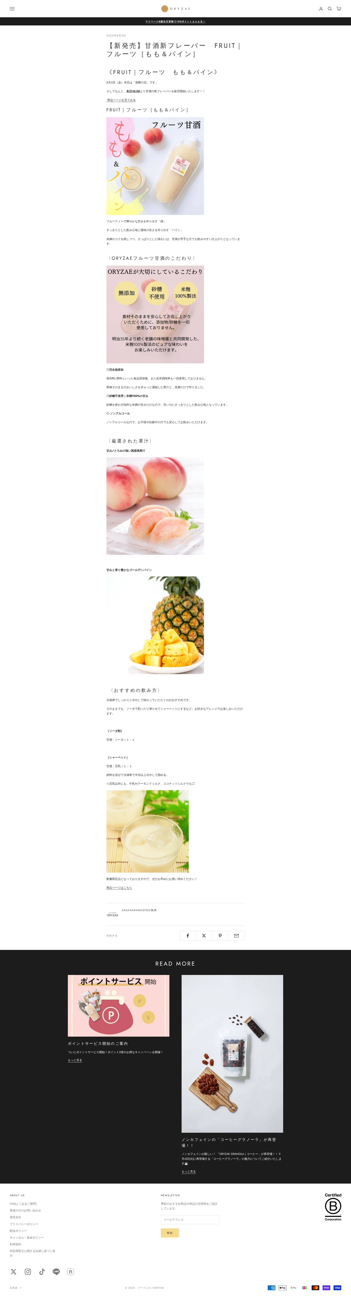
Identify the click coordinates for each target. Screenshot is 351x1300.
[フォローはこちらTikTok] (42, 1272)
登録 (170, 1233)
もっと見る (75, 1060)
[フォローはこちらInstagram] (28, 1272)
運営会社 (15, 1217)
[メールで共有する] (237, 935)
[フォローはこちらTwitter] (13, 1272)
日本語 (14, 1287)
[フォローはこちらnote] (70, 1272)
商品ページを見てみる (121, 100)
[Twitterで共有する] (204, 935)
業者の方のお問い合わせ (25, 1210)
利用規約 (15, 1244)
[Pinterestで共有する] (220, 935)
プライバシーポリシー (24, 1224)
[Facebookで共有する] (188, 935)
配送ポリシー (18, 1231)
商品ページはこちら (119, 888)
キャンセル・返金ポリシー (27, 1237)
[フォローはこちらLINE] (56, 1272)
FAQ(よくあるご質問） (24, 1204)
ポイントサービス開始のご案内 (99, 1043)
